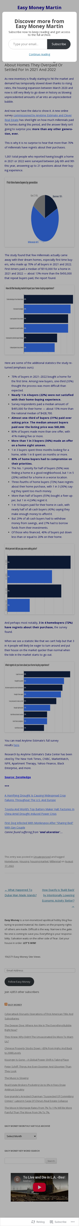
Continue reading (39, 54)
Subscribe (59, 44)
